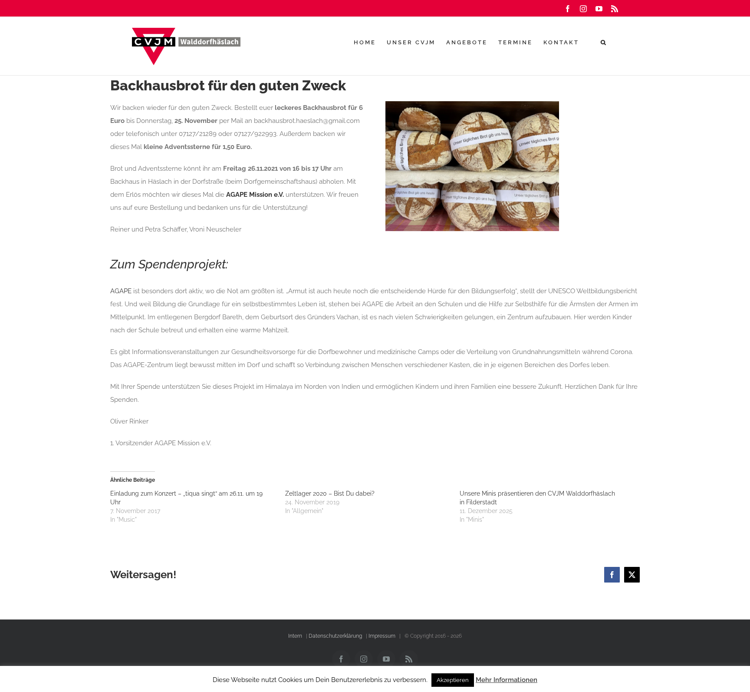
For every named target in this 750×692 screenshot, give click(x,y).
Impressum (381, 636)
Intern (295, 636)
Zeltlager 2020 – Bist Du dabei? (330, 493)
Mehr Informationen (506, 680)
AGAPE (121, 291)
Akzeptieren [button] (453, 680)
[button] (604, 42)
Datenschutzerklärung (335, 636)
